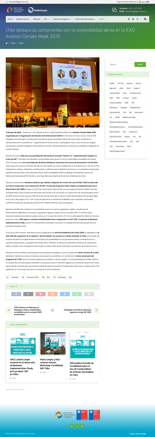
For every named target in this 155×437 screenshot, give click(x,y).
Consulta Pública (115, 93)
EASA (118, 98)
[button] (145, 19)
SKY (140, 137)
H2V (133, 103)
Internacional (62, 277)
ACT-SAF (120, 83)
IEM (130, 112)
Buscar (140, 64)
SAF (134, 137)
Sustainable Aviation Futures (118, 141)
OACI (70, 277)
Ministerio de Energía (129, 117)
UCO (131, 141)
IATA (124, 112)
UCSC (137, 141)
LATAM (117, 117)
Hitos (48, 277)
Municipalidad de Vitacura (117, 127)
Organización (133, 132)
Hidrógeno (124, 108)
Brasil (128, 88)
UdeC (111, 146)
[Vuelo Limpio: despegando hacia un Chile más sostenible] (29, 10)
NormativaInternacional (135, 127)
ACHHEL (112, 83)
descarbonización (135, 93)
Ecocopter (126, 98)
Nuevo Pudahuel (115, 132)
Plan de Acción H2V (115, 137)
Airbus (121, 88)
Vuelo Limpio (120, 146)
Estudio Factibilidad (115, 103)
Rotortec (127, 137)
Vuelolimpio (14, 277)
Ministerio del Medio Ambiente (119, 122)
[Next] (93, 325)
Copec (125, 93)
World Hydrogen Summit (117, 151)
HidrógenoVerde (135, 108)
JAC (111, 117)
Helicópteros (113, 108)
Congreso (137, 88)
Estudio (134, 98)
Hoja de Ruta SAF (115, 112)
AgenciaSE (113, 88)
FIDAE (126, 103)
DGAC (111, 98)
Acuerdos (129, 83)
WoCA (129, 146)
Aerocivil (138, 83)
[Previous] (89, 325)
